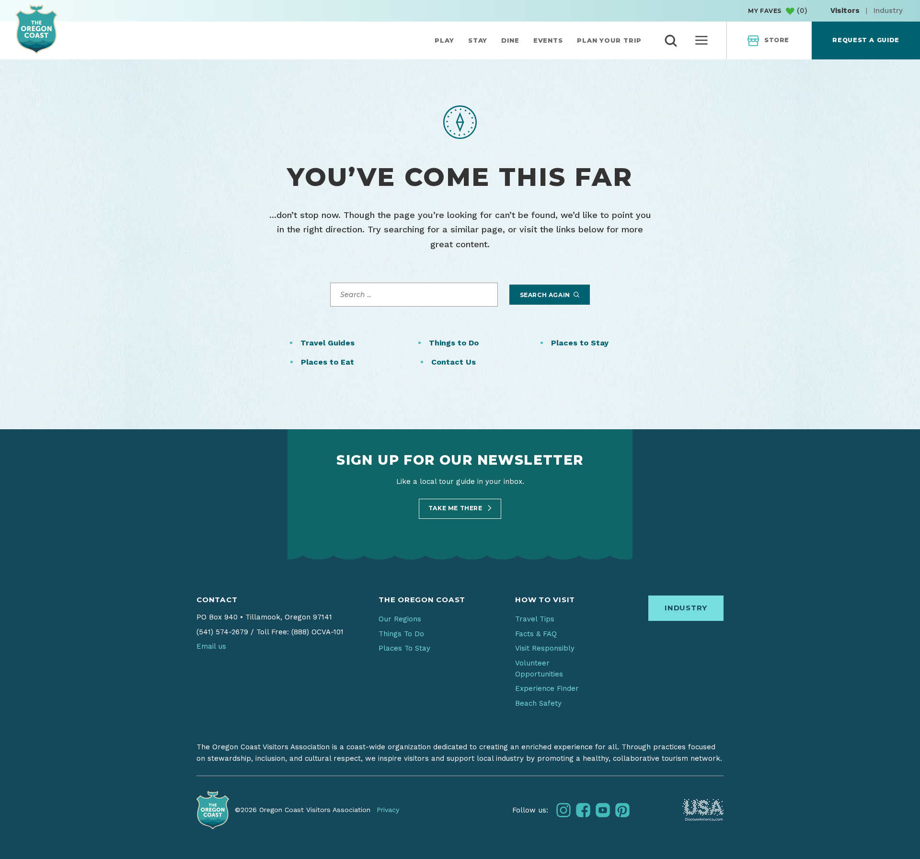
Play (444, 40)
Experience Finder (547, 688)
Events (548, 40)
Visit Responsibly (545, 648)
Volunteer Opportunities (539, 668)
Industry (888, 10)
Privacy (388, 809)
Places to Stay (580, 342)
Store (776, 40)
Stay (478, 40)
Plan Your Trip (609, 40)
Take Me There (456, 508)
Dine (510, 40)
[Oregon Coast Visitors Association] (36, 29)
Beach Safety (538, 703)
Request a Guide (865, 40)
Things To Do (401, 634)
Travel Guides (327, 342)
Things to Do (454, 342)
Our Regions (400, 619)
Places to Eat (327, 362)
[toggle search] (671, 41)
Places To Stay (404, 648)
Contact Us (453, 362)
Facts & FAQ (536, 634)
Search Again (546, 294)
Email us (211, 646)
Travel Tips (534, 619)
